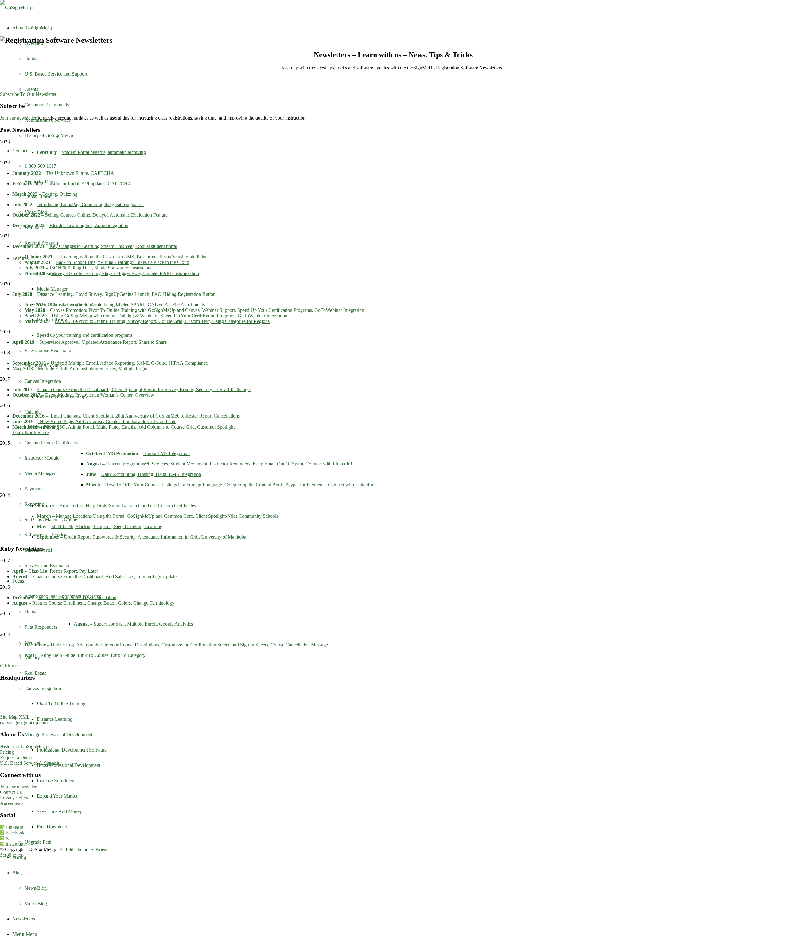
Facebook (14, 832)
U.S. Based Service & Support (29, 763)
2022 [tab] (5, 162)
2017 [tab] (5, 379)
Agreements (11, 803)
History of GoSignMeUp (24, 746)
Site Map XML (15, 717)
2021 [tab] (5, 235)
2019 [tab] (5, 331)
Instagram (14, 843)
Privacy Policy (14, 797)
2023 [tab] (5, 141)
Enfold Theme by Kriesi (83, 849)
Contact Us (11, 792)
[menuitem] (399, 857)
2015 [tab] (5, 442)
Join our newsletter (18, 117)
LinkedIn (13, 827)
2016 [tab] (5, 405)
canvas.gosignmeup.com (24, 722)
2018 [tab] (5, 352)
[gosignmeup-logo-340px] (16, 7)
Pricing (7, 752)
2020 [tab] (5, 283)
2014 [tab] (5, 495)
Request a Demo (16, 757)
